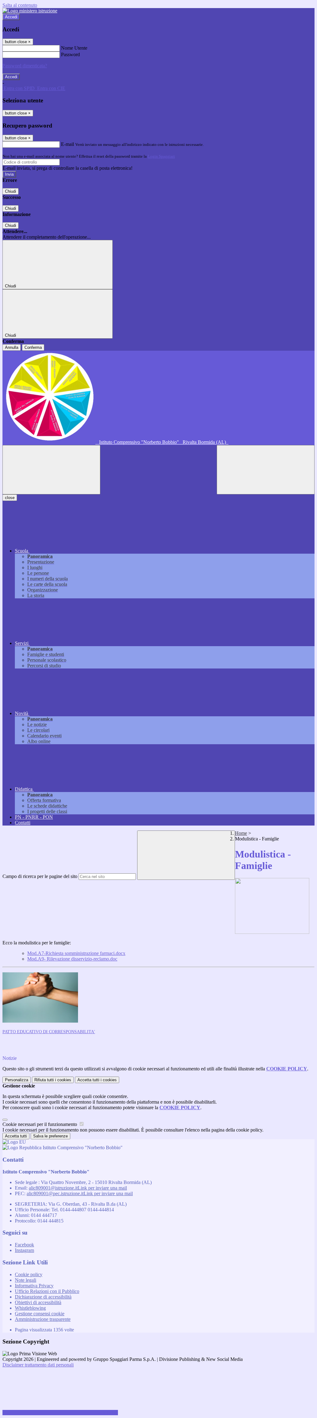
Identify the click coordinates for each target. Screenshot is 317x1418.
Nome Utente (74, 48)
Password (70, 54)
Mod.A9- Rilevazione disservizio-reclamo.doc (72, 958)
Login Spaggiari (161, 156)
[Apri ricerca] (266, 469)
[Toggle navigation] (51, 469)
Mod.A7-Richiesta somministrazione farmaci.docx (76, 953)
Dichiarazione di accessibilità (43, 1296)
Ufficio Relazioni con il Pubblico (47, 1291)
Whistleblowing (30, 1308)
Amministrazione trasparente (43, 1319)
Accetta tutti (97, 1080)
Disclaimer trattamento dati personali (38, 1364)
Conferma (33, 347)
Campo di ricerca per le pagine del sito (39, 876)
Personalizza (16, 1080)
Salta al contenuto (19, 5)
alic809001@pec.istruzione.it (80, 1193)
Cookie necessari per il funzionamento (40, 1124)
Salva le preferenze (50, 1136)
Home (241, 833)
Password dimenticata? (24, 65)
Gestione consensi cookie (39, 1313)
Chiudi (10, 191)
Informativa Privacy (34, 1285)
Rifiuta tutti (52, 1080)
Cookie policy (28, 1274)
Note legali (25, 1280)
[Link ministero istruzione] (29, 10)
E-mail (67, 144)
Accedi (11, 17)
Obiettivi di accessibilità (38, 1302)
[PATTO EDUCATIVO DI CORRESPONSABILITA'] (40, 1021)
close (10, 497)
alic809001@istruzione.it (78, 1188)
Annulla (11, 347)
